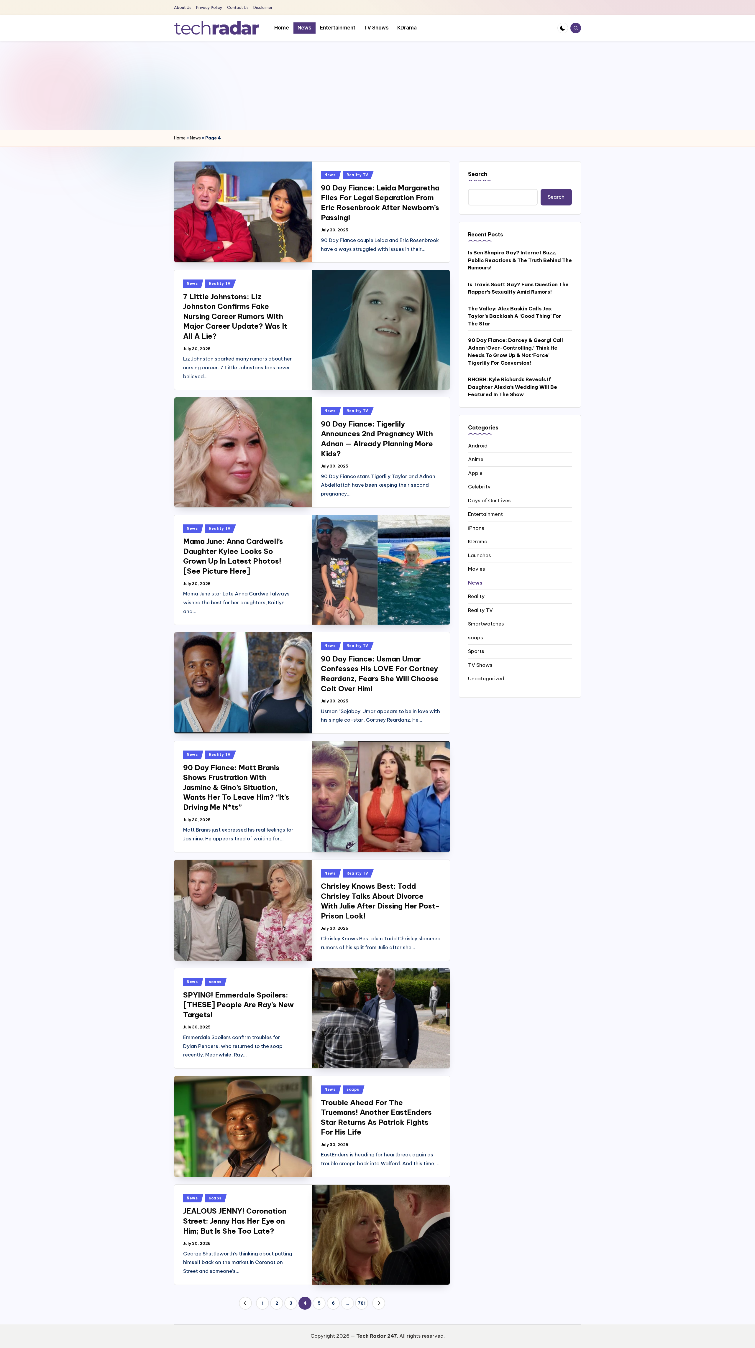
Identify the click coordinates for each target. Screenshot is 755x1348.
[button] (245, 1303)
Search (477, 174)
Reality (476, 596)
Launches (479, 555)
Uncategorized (486, 678)
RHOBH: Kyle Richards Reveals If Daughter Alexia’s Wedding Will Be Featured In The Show (512, 386)
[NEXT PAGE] (378, 1303)
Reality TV (357, 175)
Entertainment (485, 514)
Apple (475, 473)
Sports (476, 651)
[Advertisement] (377, 85)
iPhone (476, 527)
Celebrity (479, 486)
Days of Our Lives (489, 500)
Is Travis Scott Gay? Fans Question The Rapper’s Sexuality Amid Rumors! (518, 288)
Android (478, 445)
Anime (475, 459)
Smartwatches (486, 623)
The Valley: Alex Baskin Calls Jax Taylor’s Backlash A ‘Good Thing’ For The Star (514, 316)
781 (361, 1303)
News (195, 138)
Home (180, 138)
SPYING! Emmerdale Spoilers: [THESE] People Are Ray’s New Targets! (238, 1004)
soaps (215, 982)
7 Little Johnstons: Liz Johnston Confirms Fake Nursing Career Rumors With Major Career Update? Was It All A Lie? (235, 316)
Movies (476, 568)
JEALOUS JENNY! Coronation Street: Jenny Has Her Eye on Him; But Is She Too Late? (234, 1221)
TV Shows (480, 664)
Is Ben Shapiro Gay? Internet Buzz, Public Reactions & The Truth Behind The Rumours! (520, 260)
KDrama (478, 541)
